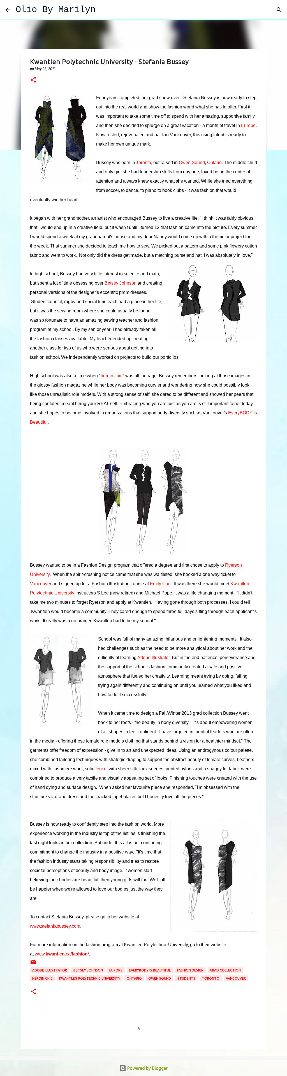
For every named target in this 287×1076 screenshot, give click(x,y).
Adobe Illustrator (153, 657)
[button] (33, 80)
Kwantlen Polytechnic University (89, 978)
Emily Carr (160, 583)
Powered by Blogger (147, 1068)
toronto (210, 978)
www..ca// (62, 954)
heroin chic (111, 375)
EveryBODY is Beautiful (150, 970)
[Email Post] (33, 964)
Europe (248, 125)
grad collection (225, 970)
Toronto (143, 162)
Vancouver (40, 583)
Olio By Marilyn (56, 9)
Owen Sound (192, 162)
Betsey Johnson (120, 283)
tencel (102, 768)
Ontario (214, 162)
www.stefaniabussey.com (55, 926)
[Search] (103, 10)
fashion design (190, 970)
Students (186, 978)
